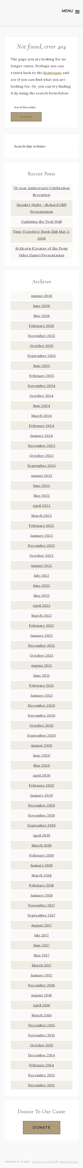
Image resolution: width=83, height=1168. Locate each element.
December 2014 (41, 1055)
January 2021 (41, 695)
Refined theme (43, 1162)
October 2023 (41, 455)
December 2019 (41, 805)
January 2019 (41, 865)
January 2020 (41, 795)
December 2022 (41, 545)
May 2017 (41, 955)
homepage (53, 73)
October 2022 (41, 555)
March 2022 (41, 615)
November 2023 (41, 445)
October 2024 (42, 396)
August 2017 (41, 925)
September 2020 (41, 735)
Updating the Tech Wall (41, 221)
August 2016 (41, 995)
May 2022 (41, 595)
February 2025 (41, 376)
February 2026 (41, 326)
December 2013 (41, 1075)
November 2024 (41, 386)
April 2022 (41, 605)
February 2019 (41, 855)
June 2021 (41, 675)
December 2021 (41, 645)
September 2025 (41, 356)
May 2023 (41, 495)
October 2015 (41, 1045)
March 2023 (41, 515)
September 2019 (41, 825)
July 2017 (41, 935)
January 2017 (42, 975)
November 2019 (41, 815)
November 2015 (41, 1035)
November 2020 (41, 715)
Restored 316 (69, 1162)
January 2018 (41, 895)
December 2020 (41, 705)
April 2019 (41, 835)
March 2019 (41, 845)
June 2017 (41, 945)
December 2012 (41, 1085)
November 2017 (41, 905)
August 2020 (41, 745)
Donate (42, 1127)
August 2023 (41, 475)
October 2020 (42, 725)
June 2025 (41, 366)
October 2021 (41, 655)
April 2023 (41, 505)
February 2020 (41, 785)
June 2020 (41, 755)
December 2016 (41, 985)
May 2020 (41, 765)
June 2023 (41, 485)
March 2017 (42, 965)
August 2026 (41, 296)
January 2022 (41, 635)
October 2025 (41, 346)
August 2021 (41, 665)
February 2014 (41, 1065)
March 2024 (41, 415)
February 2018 (41, 885)
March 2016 (41, 1015)
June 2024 (41, 406)
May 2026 (41, 316)
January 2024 (41, 435)
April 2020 (41, 775)
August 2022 (41, 565)
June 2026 (41, 306)
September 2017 (41, 915)
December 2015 (41, 1025)
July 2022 (41, 575)
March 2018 (41, 875)
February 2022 (41, 625)
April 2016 (41, 1005)
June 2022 (41, 585)
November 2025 (41, 336)
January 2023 (41, 535)
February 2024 (41, 425)
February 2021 (41, 685)
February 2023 (41, 525)
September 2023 (41, 465)
